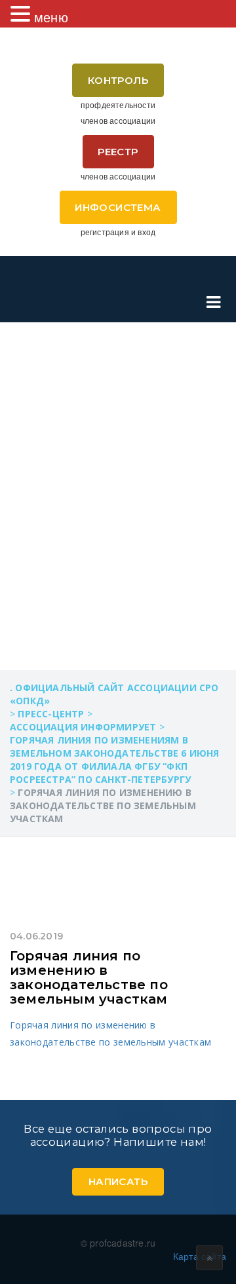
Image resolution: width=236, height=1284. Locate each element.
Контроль (118, 80)
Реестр (118, 151)
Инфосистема (118, 207)
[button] (22, 14)
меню (51, 16)
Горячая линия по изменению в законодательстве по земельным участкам (89, 977)
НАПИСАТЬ (118, 1181)
